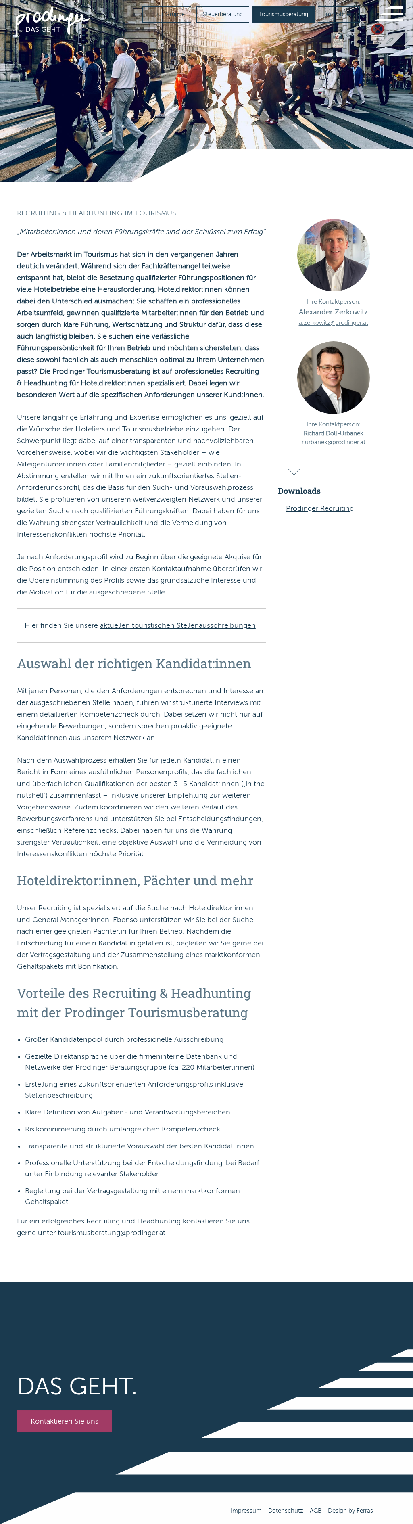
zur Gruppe (169, 14)
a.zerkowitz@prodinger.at (333, 323)
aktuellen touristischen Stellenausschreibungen (178, 625)
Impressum (246, 1510)
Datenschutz (285, 1510)
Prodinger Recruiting (320, 508)
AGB (315, 1510)
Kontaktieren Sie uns (64, 1421)
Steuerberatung (223, 14)
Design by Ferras (350, 1510)
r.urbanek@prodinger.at (333, 442)
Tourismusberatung (283, 14)
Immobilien (338, 14)
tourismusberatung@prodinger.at (111, 1233)
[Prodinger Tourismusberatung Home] (52, 21)
